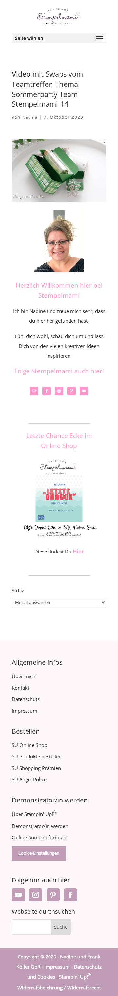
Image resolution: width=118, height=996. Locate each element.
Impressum (24, 711)
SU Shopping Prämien (36, 768)
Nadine (29, 117)
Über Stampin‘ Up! (34, 814)
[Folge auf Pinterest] (53, 894)
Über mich (23, 676)
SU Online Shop (29, 745)
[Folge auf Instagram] (35, 894)
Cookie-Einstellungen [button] (38, 853)
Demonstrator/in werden (40, 826)
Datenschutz (26, 699)
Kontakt (20, 687)
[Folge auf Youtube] (18, 894)
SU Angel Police (29, 779)
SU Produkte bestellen (37, 756)
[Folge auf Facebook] (70, 894)
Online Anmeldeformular (40, 837)
